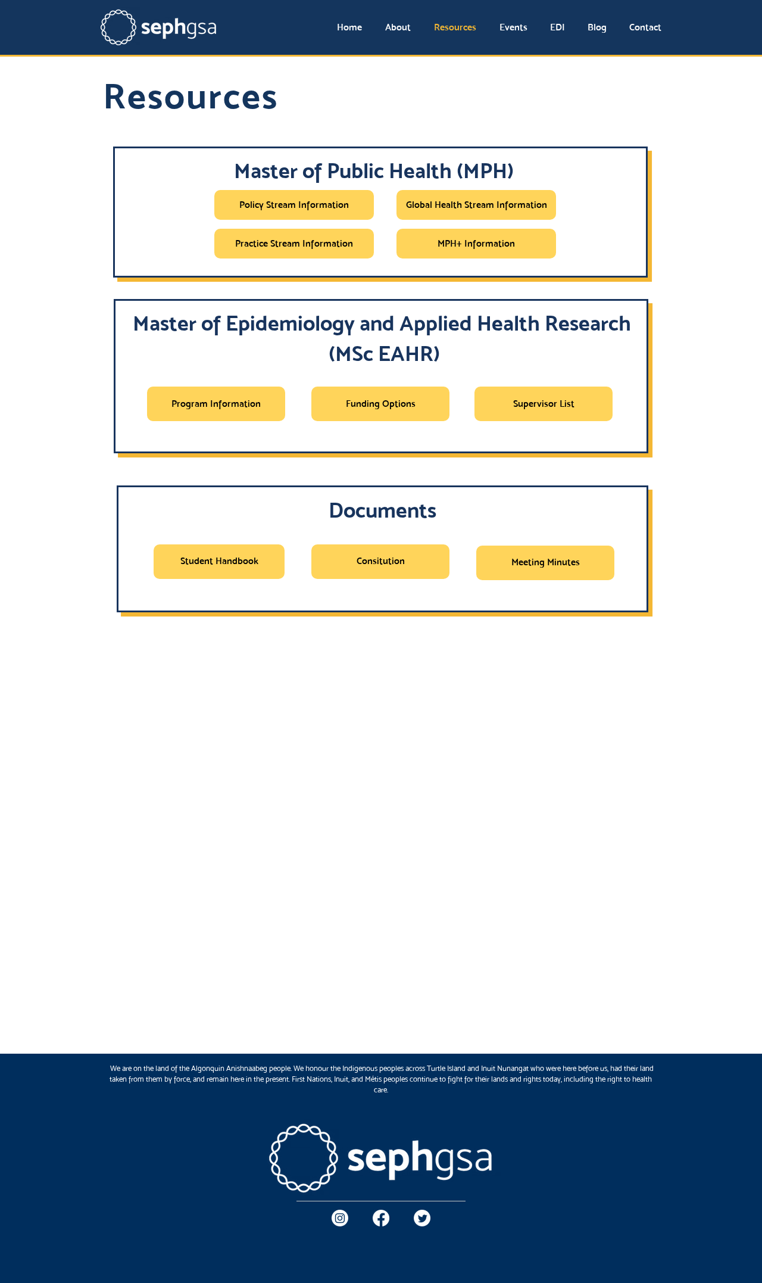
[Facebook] (381, 1218)
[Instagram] (340, 1218)
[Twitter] (422, 1218)
